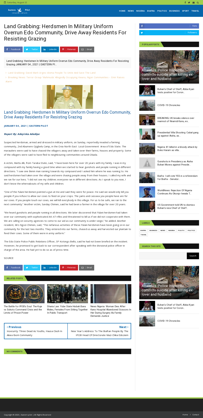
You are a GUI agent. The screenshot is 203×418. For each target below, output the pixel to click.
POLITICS (162, 11)
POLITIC (181, 230)
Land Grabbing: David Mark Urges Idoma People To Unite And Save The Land (51, 72)
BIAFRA (151, 11)
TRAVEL (195, 11)
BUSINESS (174, 11)
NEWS (131, 11)
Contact (195, 414)
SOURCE (9, 258)
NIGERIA (140, 11)
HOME (122, 11)
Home (185, 414)
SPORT (185, 11)
